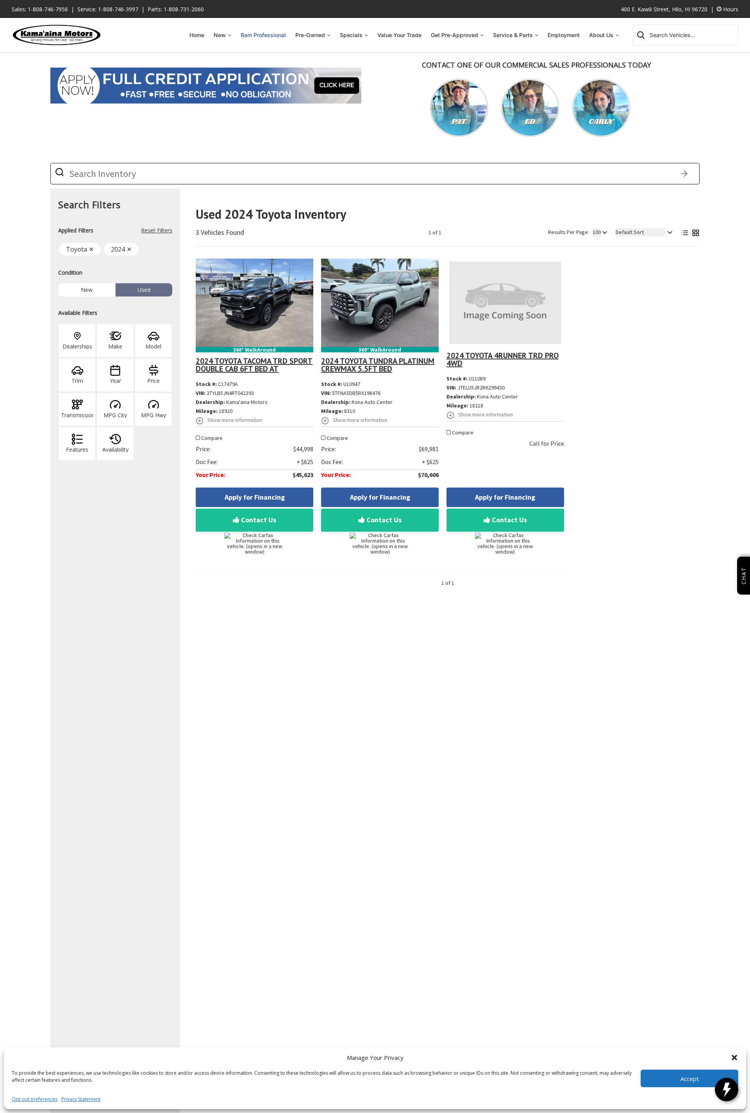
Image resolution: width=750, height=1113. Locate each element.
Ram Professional (263, 35)
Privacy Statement (80, 1099)
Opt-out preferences (34, 1099)
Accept (689, 1079)
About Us (601, 35)
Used (144, 289)
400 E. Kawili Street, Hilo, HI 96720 (664, 9)
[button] (734, 1057)
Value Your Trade (399, 35)
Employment (564, 35)
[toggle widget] (726, 1089)
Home (196, 35)
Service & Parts (513, 35)
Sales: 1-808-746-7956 (40, 9)
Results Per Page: (568, 232)
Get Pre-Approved (454, 35)
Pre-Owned (310, 35)
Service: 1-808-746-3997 (107, 9)
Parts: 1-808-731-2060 (176, 9)
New (220, 35)
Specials (351, 35)
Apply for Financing (255, 497)
